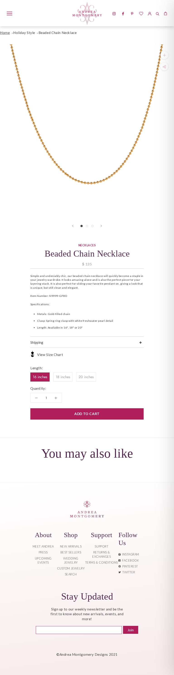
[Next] (101, 226)
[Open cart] (165, 13)
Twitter (128, 572)
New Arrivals (71, 546)
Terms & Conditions (101, 562)
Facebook (130, 560)
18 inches (63, 377)
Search (71, 574)
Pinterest (129, 566)
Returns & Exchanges (101, 554)
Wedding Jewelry (70, 560)
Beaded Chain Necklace (58, 33)
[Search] (157, 13)
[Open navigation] (9, 13)
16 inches (40, 377)
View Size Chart (50, 355)
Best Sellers (70, 552)
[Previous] (72, 226)
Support (101, 546)
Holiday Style (24, 33)
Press (43, 552)
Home (5, 33)
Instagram (130, 554)
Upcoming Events (43, 560)
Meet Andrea (43, 546)
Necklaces (87, 245)
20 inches (86, 377)
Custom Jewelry (71, 568)
